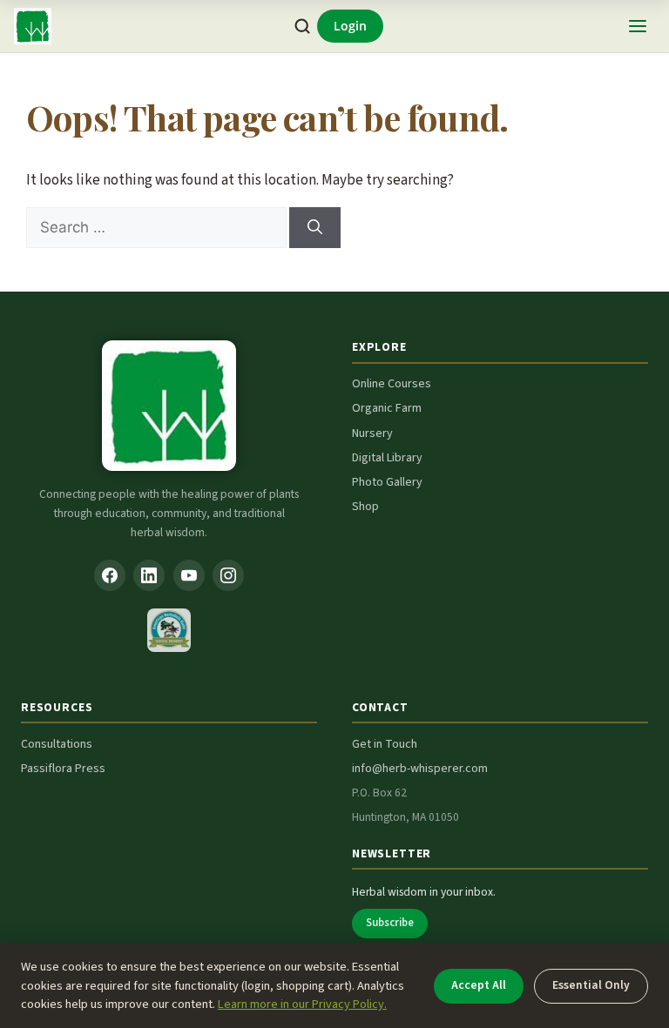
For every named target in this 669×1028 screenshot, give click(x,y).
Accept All (478, 985)
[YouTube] (189, 575)
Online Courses (391, 384)
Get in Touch (384, 744)
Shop (365, 506)
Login (350, 25)
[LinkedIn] (149, 575)
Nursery (372, 433)
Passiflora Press (63, 768)
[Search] (302, 26)
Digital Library (387, 458)
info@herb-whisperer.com (420, 768)
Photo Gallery (387, 482)
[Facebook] (109, 575)
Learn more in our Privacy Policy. (302, 1004)
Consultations (56, 744)
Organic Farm (387, 408)
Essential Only (591, 985)
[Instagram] (228, 575)
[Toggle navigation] (637, 26)
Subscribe (390, 923)
